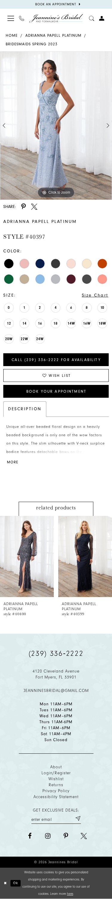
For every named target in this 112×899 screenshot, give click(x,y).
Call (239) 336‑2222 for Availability (56, 359)
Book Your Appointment (56, 391)
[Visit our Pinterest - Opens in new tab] (66, 836)
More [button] (12, 462)
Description (24, 408)
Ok (15, 883)
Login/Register (56, 772)
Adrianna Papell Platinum (53, 35)
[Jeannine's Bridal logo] (56, 18)
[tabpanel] (56, 126)
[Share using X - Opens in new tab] (34, 206)
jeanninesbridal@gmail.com (56, 690)
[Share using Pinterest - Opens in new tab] (23, 206)
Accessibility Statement (56, 796)
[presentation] (27, 556)
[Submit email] (77, 818)
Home (12, 35)
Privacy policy (56, 790)
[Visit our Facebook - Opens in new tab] (30, 836)
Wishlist (56, 778)
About (56, 767)
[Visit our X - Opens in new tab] (84, 836)
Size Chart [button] (95, 295)
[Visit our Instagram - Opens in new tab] (48, 836)
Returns (56, 784)
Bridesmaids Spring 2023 (32, 44)
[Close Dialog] (5, 883)
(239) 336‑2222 (56, 653)
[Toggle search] (92, 18)
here (70, 894)
